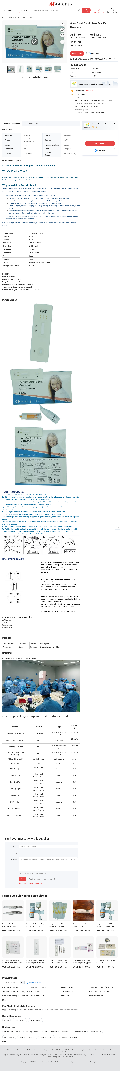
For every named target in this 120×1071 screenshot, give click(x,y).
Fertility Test (64, 996)
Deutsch (69, 1055)
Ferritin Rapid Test (37, 991)
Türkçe (49, 1057)
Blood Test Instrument (27, 1037)
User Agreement (73, 1062)
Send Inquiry (77, 53)
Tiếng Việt (56, 1057)
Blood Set (65, 1031)
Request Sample (110, 59)
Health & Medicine (14, 17)
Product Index (107, 1050)
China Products (21, 1050)
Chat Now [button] (95, 53)
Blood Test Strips (79, 1031)
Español (26, 1055)
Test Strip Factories (32, 1031)
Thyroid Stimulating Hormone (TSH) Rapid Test (16, 991)
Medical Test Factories (12, 1031)
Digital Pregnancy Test (10, 987)
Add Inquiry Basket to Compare (35, 77)
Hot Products (10, 1050)
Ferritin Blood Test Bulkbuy (67, 1037)
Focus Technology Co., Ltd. (44, 1062)
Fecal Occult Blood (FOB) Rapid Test (15, 996)
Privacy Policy (94, 1062)
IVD (24, 17)
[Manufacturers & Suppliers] (60, 4)
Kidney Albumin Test (96, 996)
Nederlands (78, 1055)
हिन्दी (105, 1055)
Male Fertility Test (37, 996)
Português (34, 1055)
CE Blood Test (9, 1037)
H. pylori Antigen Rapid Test (99, 991)
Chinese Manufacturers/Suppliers (39, 1050)
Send (22, 879)
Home (4, 17)
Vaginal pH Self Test (67, 991)
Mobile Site (56, 1052)
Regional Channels (95, 1050)
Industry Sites (82, 1050)
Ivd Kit (30, 17)
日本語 (99, 1055)
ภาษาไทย (112, 1055)
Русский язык (52, 1055)
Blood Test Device (46, 1037)
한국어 (92, 1055)
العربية (86, 1055)
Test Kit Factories (50, 1031)
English (18, 1055)
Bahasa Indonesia (67, 1057)
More (4, 1041)
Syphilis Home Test (67, 987)
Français (43, 1055)
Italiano (61, 1055)
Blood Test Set (96, 1031)
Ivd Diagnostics (35, 1020)
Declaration (84, 1062)
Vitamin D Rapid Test (38, 987)
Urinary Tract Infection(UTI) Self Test (102, 987)
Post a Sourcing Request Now (31, 883)
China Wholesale (57, 1050)
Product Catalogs (35, 982)
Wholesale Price (70, 1050)
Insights (64, 1052)
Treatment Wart (19, 1020)
